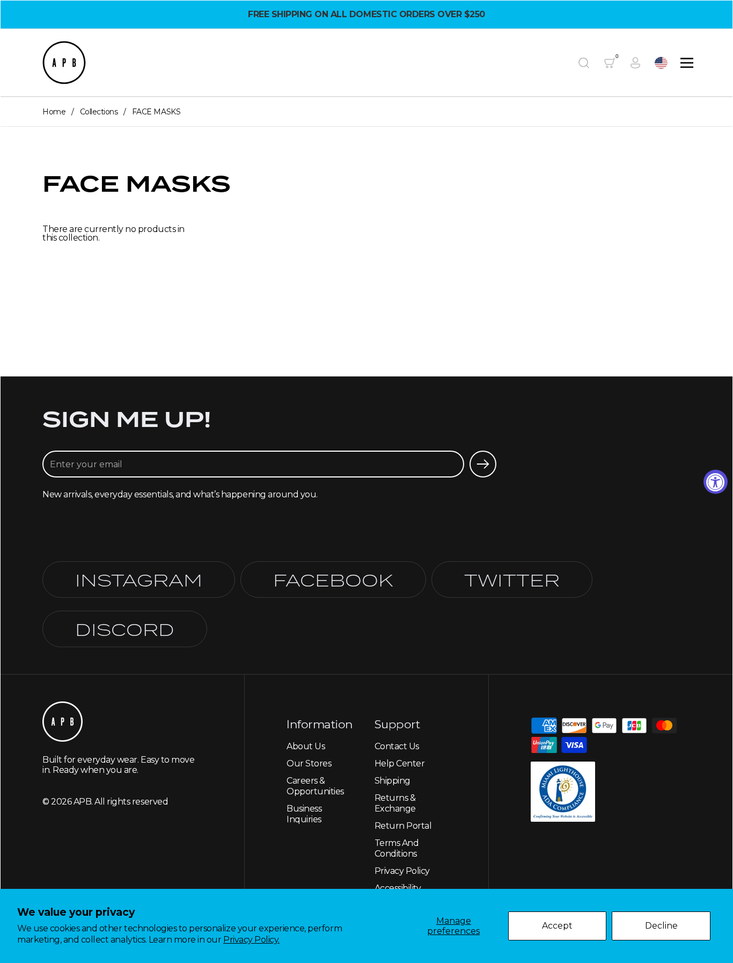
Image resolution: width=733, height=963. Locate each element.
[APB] (64, 62)
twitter (512, 579)
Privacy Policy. (251, 940)
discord (124, 629)
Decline (661, 926)
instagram (138, 579)
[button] (584, 63)
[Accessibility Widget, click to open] (715, 481)
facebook (333, 579)
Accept (557, 926)
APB (83, 802)
